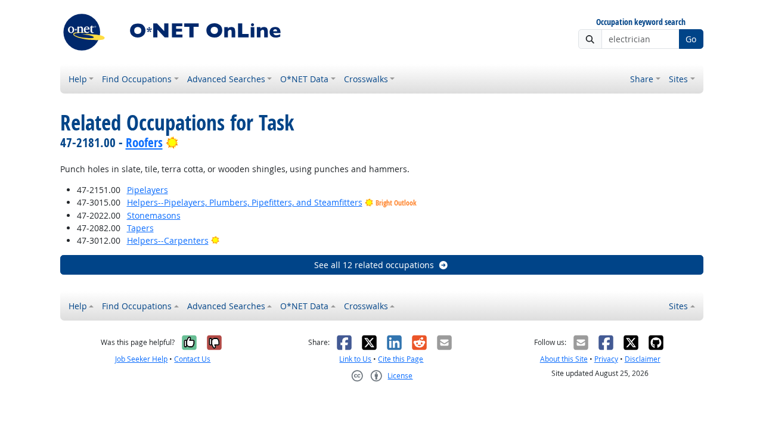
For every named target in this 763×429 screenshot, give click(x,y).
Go (691, 39)
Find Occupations (137, 79)
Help (78, 79)
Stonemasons (154, 215)
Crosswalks (366, 79)
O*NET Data (304, 79)
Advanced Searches (226, 79)
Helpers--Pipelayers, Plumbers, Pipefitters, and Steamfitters (244, 202)
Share (641, 79)
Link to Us (355, 359)
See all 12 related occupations (374, 265)
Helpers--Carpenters (168, 240)
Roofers (144, 142)
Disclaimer (642, 359)
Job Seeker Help (141, 359)
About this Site (564, 359)
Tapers (140, 228)
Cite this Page (400, 359)
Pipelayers (147, 189)
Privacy (606, 359)
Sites (678, 79)
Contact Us (192, 359)
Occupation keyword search (641, 22)
